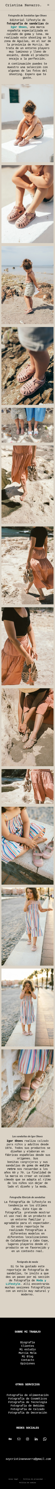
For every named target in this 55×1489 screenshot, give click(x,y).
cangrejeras (29, 1162)
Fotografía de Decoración (27, 1412)
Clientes (27, 1346)
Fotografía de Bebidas (27, 1405)
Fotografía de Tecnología (27, 1402)
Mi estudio (28, 1349)
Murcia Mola (27, 1353)
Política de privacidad (33, 1479)
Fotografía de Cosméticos (27, 1398)
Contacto (27, 1360)
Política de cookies (27, 1483)
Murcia (37, 44)
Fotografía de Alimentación (28, 1395)
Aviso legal (13, 1479)
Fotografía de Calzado (27, 1409)
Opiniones (27, 1363)
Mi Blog (27, 1356)
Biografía (27, 1342)
